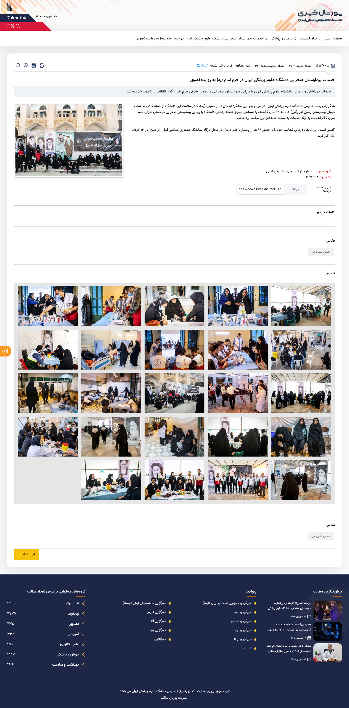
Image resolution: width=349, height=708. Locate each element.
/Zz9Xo (202, 66)
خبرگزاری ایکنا (243, 630)
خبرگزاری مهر (243, 612)
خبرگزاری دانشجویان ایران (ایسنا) (144, 603)
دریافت (295, 189)
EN (10, 26)
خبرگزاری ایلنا (243, 639)
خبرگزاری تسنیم (241, 621)
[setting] (5, 351)
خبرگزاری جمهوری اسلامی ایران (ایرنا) (227, 603)
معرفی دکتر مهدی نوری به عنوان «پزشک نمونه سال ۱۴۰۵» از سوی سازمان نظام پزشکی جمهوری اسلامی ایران (289, 649)
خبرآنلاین (160, 639)
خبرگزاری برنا (158, 630)
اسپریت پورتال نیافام (174, 698)
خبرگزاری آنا (158, 621)
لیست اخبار (26, 554)
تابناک (247, 648)
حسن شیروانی (320, 252)
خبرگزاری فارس (156, 612)
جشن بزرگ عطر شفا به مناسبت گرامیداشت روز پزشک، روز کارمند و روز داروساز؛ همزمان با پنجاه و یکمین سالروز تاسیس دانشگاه (288, 627)
